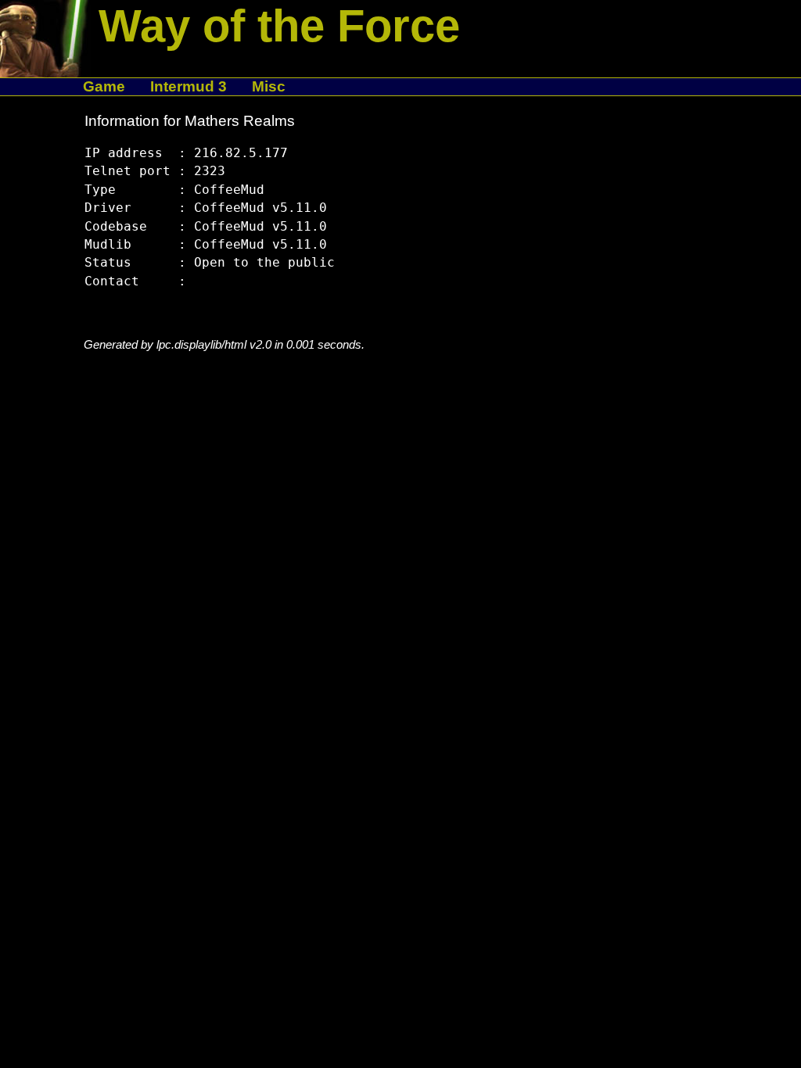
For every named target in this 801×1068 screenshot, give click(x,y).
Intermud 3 (188, 86)
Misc (269, 86)
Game (104, 86)
